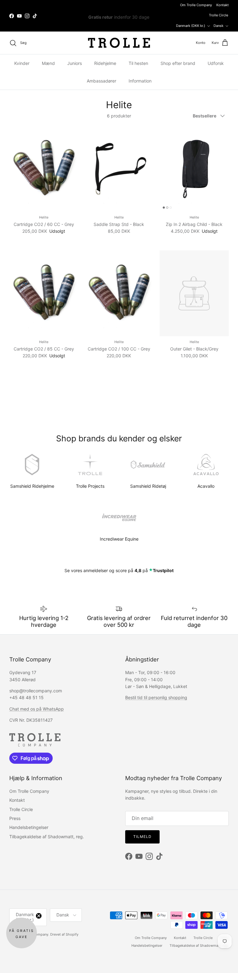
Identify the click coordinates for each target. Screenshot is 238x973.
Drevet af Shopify (64, 934)
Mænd (48, 63)
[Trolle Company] (119, 43)
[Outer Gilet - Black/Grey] (194, 293)
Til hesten (138, 63)
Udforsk (216, 63)
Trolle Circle (218, 15)
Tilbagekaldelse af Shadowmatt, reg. (46, 836)
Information (140, 80)
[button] (21, 933)
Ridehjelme (105, 63)
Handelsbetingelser (28, 827)
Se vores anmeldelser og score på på (119, 570)
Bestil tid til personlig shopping (156, 697)
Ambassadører (101, 80)
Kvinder (21, 63)
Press (14, 818)
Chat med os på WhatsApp (36, 709)
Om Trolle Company (196, 5)
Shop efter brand (178, 63)
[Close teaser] (39, 916)
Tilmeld (142, 836)
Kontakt (222, 5)
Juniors (74, 63)
